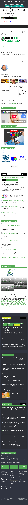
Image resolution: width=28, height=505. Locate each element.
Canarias (17, 302)
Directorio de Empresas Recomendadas (15, 323)
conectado (13, 103)
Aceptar (7, 6)
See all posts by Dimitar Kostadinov (9, 62)
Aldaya (2, 301)
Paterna (15, 300)
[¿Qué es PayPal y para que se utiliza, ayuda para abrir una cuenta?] (14, 364)
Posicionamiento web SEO (6, 306)
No (11, 6)
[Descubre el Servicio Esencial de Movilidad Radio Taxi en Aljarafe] (14, 407)
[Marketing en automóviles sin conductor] (10, 206)
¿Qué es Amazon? (14, 393)
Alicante (23, 301)
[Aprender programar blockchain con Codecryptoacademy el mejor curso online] (14, 441)
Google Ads (10, 324)
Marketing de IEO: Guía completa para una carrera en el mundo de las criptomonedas (20, 280)
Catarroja (10, 301)
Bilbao (20, 302)
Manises (19, 300)
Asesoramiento (13, 475)
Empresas (5, 324)
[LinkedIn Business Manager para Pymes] (10, 338)
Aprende (4, 323)
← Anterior (4, 47)
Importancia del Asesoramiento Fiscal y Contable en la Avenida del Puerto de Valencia (13, 228)
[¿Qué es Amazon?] (6, 392)
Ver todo (24, 174)
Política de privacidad (13, 498)
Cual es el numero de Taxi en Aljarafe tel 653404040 (20, 284)
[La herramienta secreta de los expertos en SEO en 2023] (14, 177)
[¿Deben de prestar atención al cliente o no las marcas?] (13, 257)
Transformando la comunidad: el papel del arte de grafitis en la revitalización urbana (22, 89)
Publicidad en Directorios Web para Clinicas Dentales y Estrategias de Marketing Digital (7, 286)
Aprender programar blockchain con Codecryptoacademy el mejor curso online (11, 445)
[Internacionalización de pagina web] (9, 233)
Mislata (2, 300)
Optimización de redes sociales (13, 304)
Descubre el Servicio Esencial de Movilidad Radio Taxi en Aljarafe (6, 279)
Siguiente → (23, 47)
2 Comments (7, 370)
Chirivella (23, 300)
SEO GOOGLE (15, 180)
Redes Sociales (17, 324)
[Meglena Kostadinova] (14, 79)
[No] (26, 4)
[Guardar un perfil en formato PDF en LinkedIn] (12, 373)
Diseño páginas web (16, 303)
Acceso (11, 485)
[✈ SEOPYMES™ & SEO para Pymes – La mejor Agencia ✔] (2, 26)
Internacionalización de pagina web (21, 234)
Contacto (12, 487)
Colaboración (13, 481)
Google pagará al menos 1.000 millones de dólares (16, 196)
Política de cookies (21, 498)
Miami (2, 303)
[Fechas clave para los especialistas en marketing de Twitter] (14, 384)
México (23, 302)
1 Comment (6, 245)
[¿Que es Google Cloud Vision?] (7, 212)
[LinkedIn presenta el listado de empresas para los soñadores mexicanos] (14, 238)
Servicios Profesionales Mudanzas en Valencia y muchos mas (5, 87)
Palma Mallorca (11, 302)
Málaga (2, 302)
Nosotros (12, 471)
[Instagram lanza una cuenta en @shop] (10, 357)
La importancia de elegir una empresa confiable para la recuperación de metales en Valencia (13, 252)
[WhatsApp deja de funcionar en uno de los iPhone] (13, 344)
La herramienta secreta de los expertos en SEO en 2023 (12, 183)
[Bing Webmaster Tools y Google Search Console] (12, 200)
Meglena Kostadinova (13, 85)
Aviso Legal (6, 498)
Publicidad (14, 308)
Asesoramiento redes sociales (15, 305)
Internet (3, 180)
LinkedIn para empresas (6, 308)
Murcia (5, 302)
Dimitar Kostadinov (7, 185)
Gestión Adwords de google (19, 306)
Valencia (25, 299)
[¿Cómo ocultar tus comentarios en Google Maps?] (14, 321)
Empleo (11, 483)
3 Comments (6, 254)
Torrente (11, 300)
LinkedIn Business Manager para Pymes (13, 340)
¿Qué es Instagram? (16, 380)
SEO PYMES (14, 501)
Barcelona (15, 301)
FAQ (11, 479)
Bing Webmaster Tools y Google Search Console (13, 202)
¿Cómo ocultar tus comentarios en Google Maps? (13, 328)
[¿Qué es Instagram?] (7, 380)
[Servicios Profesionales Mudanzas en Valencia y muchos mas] (5, 79)
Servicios (12, 473)
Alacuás (6, 301)
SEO (10, 180)
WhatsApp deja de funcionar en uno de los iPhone (14, 346)
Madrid (19, 301)
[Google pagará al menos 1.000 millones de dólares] (5, 194)
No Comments (6, 230)
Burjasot (6, 300)
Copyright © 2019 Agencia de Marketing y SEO (11, 499)
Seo (7, 180)
